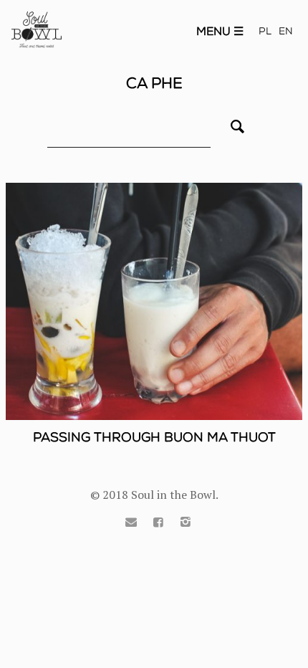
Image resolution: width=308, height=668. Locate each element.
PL (265, 31)
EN (286, 31)
